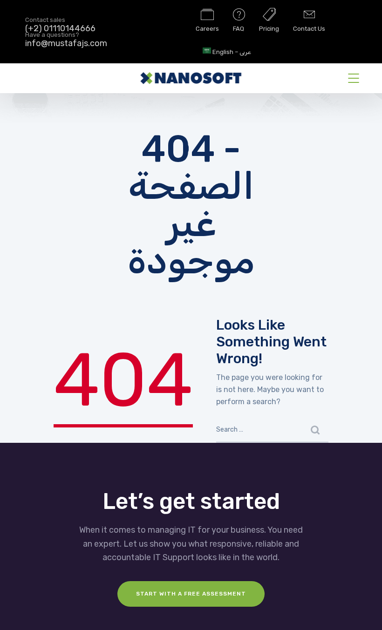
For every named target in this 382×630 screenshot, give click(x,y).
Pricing (269, 28)
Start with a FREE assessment (191, 593)
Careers (207, 28)
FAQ (238, 28)
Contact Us (309, 28)
